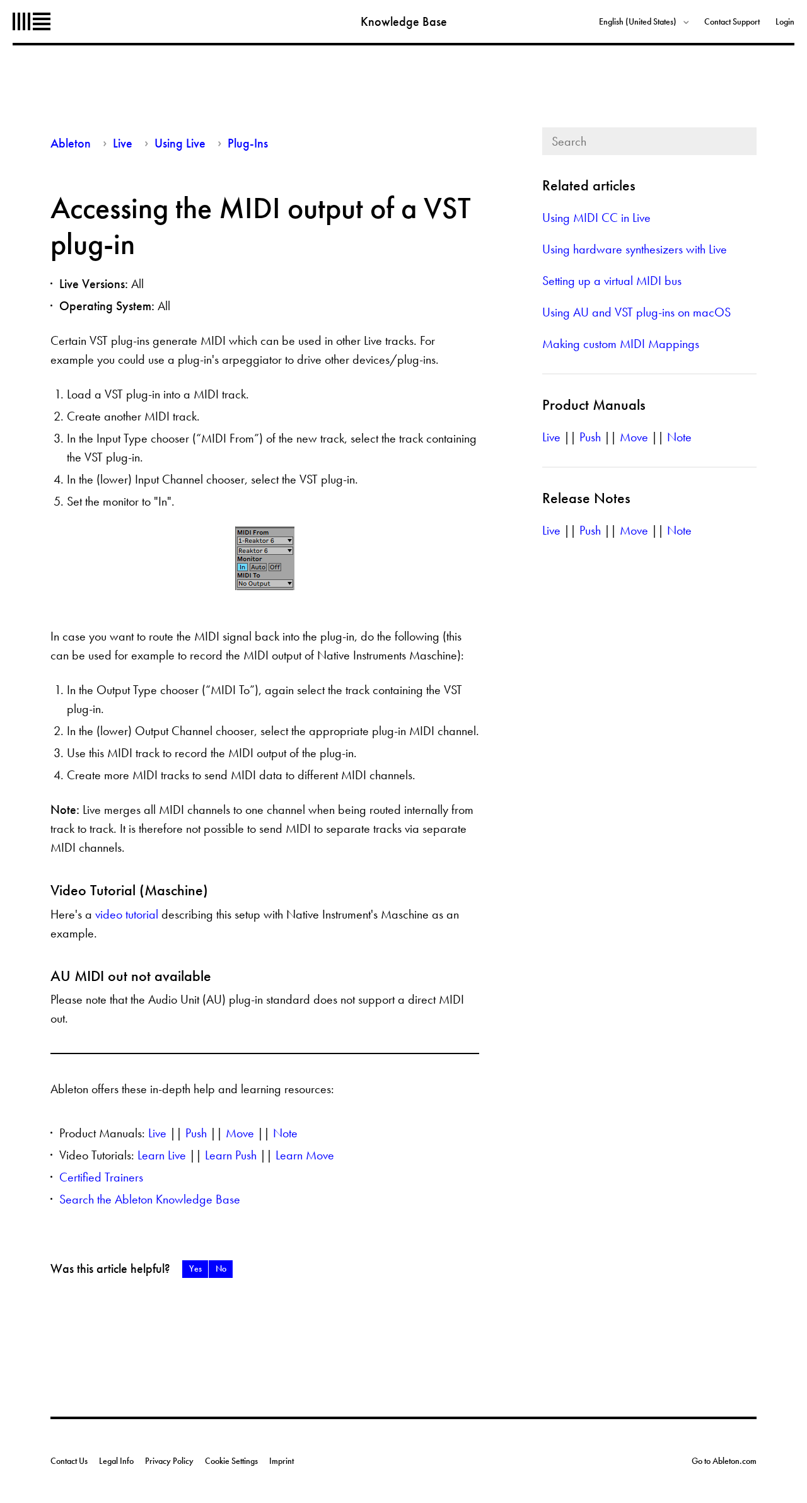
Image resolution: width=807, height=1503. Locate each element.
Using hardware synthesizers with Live (634, 249)
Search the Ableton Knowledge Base (149, 1199)
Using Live (180, 143)
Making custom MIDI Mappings (620, 343)
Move (240, 1133)
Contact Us (69, 1460)
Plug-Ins (248, 143)
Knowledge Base (404, 21)
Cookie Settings (231, 1460)
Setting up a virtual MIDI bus (612, 280)
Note (285, 1133)
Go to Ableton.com (724, 1460)
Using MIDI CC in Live (596, 217)
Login (784, 21)
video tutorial (126, 914)
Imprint (281, 1460)
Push (196, 1133)
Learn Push (231, 1155)
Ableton (31, 21)
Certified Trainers (101, 1177)
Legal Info (116, 1460)
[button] (195, 1269)
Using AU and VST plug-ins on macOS (636, 312)
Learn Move (305, 1155)
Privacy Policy (169, 1460)
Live (122, 143)
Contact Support (732, 21)
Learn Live (161, 1155)
